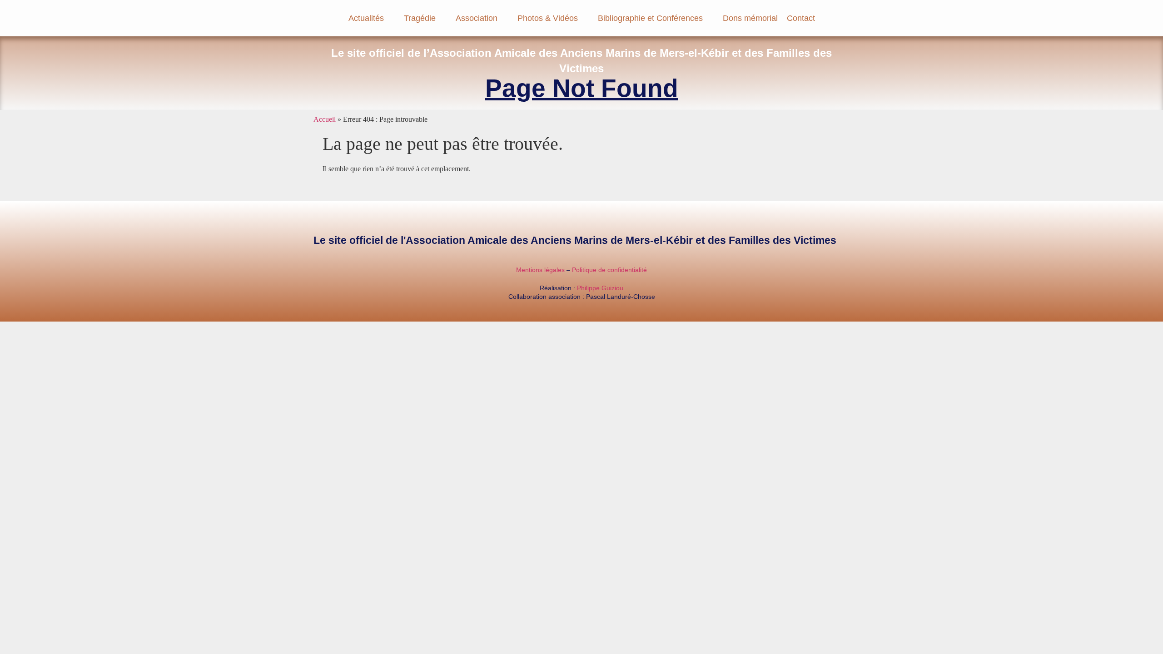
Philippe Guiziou (600, 288)
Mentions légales (540, 269)
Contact (801, 18)
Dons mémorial (750, 18)
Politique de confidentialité (609, 269)
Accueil (324, 119)
